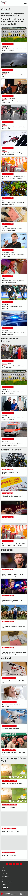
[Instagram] (14, 864)
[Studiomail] (17, 864)
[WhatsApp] (7, 864)
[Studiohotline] (21, 864)
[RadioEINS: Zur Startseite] (12, 2)
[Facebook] (10, 864)
